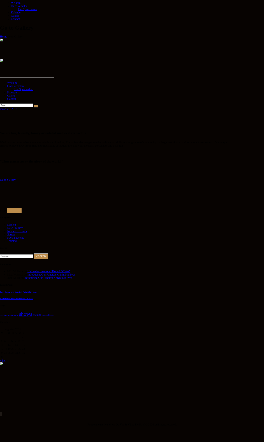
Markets (11, 224)
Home (3, 36)
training (37, 314)
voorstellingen (48, 315)
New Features (15, 227)
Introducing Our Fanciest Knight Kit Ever (51, 274)
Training (12, 240)
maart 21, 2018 (8, 108)
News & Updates (17, 231)
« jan (3, 360)
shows (25, 314)
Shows (11, 234)
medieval (4, 315)
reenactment (13, 315)
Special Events (15, 237)
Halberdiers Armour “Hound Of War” (48, 271)
